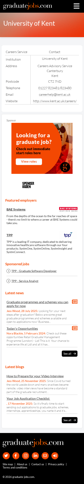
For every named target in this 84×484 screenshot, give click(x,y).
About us (22, 464)
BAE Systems (16, 209)
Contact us (37, 464)
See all (67, 353)
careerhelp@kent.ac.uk (55, 94)
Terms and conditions (15, 467)
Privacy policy (56, 464)
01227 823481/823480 (54, 88)
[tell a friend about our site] (45, 455)
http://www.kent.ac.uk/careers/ (55, 101)
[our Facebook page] (16, 455)
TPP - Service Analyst (24, 281)
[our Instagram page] (25, 455)
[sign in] (55, 455)
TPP (10, 235)
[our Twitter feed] (6, 455)
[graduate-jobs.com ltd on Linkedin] (35, 455)
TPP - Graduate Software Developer (34, 271)
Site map (8, 464)
